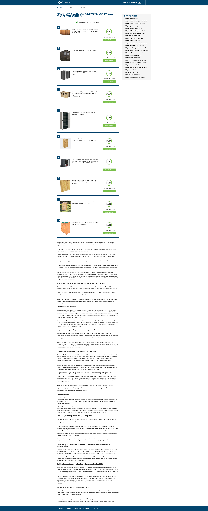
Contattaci (95, 508)
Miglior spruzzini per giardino (133, 26)
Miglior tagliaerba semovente (133, 28)
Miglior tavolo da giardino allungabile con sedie (137, 48)
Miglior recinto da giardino (132, 65)
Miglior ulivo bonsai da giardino (134, 38)
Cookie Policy (86, 508)
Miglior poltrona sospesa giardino (134, 52)
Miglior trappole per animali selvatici (135, 33)
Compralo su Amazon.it (109, 37)
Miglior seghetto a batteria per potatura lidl (137, 50)
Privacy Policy (77, 508)
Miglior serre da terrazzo (132, 72)
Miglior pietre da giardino (132, 74)
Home (124, 2)
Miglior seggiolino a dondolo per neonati (136, 67)
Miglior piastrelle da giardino (133, 55)
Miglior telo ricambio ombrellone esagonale (137, 43)
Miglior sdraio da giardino (132, 57)
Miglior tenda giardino (131, 18)
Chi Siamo (60, 508)
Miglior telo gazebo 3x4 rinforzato (135, 45)
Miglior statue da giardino (132, 35)
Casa (139, 2)
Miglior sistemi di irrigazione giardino (135, 30)
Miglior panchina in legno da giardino (135, 60)
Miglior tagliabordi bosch (132, 40)
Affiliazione (68, 508)
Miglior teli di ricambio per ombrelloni (136, 21)
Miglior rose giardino (131, 70)
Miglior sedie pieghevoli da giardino (135, 77)
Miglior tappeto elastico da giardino (135, 23)
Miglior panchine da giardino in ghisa (135, 62)
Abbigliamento (131, 2)
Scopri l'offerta (109, 40)
